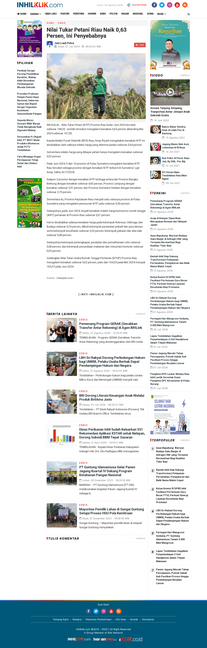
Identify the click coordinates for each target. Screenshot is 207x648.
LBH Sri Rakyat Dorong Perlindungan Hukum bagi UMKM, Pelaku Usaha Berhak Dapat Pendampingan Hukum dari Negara (112, 361)
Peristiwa (78, 14)
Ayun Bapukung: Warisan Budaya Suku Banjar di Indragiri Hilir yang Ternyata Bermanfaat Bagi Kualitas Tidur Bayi (172, 454)
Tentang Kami (60, 619)
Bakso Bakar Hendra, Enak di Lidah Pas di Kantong (174, 130)
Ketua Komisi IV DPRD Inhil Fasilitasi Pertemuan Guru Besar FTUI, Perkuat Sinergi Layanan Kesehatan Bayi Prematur (172, 495)
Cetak (141, 45)
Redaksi (77, 619)
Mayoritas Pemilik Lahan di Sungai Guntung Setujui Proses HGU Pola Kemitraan (111, 511)
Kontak (134, 619)
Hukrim (92, 14)
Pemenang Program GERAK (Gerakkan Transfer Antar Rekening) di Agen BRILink (110, 326)
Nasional (138, 14)
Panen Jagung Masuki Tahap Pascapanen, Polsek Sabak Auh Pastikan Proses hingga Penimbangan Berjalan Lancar (172, 576)
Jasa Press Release (161, 591)
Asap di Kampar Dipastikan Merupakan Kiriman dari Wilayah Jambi (168, 221)
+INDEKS (141, 314)
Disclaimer (148, 619)
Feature (64, 14)
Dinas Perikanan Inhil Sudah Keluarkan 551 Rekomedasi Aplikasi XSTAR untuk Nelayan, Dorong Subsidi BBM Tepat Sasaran (112, 433)
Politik (114, 14)
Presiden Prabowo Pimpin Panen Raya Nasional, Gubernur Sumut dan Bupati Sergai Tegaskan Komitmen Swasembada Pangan (29, 103)
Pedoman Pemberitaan (99, 619)
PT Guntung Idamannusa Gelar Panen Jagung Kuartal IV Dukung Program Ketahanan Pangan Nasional (107, 471)
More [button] (160, 14)
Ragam (125, 14)
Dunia (150, 14)
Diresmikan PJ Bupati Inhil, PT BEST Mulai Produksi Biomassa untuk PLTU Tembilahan (29, 143)
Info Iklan (121, 619)
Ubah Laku (51, 14)
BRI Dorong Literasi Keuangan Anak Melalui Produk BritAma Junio (111, 397)
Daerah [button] (34, 14)
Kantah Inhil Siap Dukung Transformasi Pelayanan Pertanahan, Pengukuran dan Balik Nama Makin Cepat (172, 475)
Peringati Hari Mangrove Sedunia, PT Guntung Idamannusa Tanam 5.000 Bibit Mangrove (169, 322)
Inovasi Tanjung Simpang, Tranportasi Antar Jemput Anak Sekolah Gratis (170, 111)
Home (23, 14)
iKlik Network (139, 5)
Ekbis (103, 14)
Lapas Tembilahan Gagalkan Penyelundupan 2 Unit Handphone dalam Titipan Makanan (169, 339)
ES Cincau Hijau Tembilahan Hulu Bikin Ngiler (174, 175)
